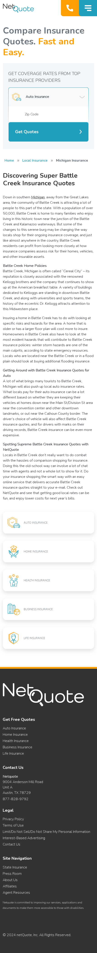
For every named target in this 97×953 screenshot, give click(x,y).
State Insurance (15, 867)
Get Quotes (27, 132)
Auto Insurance (14, 728)
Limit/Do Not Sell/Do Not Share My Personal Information (46, 831)
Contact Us (11, 844)
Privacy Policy (13, 819)
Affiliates (10, 886)
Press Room (12, 873)
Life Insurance (13, 753)
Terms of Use (13, 825)
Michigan (38, 197)
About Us (10, 879)
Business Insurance (17, 747)
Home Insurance (15, 734)
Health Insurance (16, 740)
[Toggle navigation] (88, 8)
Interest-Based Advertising (24, 838)
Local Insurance (35, 160)
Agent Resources (16, 892)
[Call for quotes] (71, 8)
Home (9, 160)
